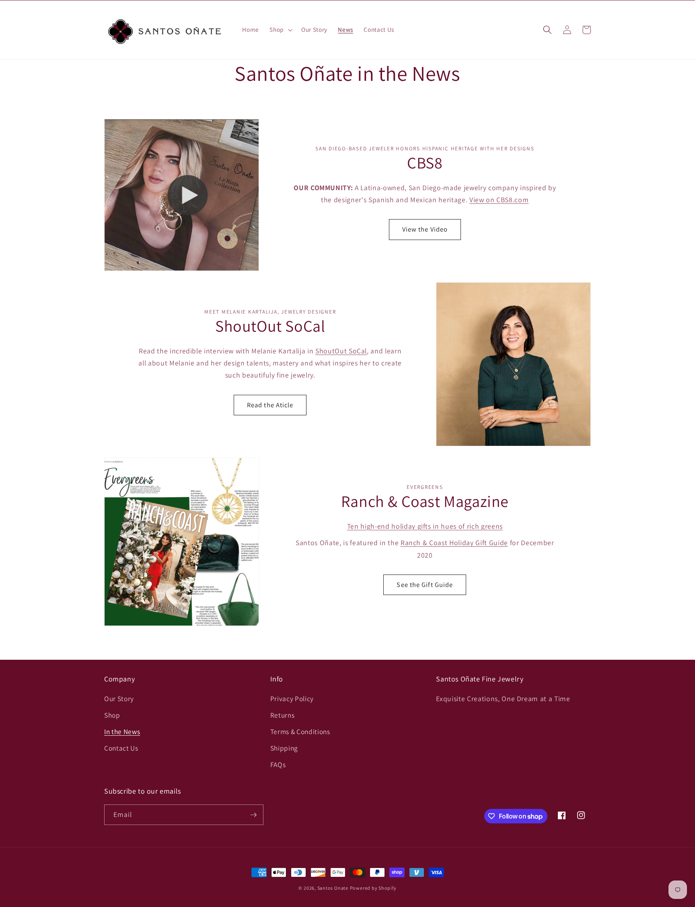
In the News (122, 731)
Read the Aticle (270, 404)
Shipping (284, 748)
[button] (280, 30)
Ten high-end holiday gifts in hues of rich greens (425, 526)
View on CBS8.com (499, 199)
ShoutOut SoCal (341, 350)
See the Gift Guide (425, 584)
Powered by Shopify (373, 888)
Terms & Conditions (300, 731)
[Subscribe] (253, 814)
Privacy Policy (292, 698)
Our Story (119, 698)
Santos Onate (332, 888)
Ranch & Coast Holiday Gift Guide (454, 542)
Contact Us (121, 748)
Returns (282, 715)
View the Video (425, 229)
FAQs (278, 764)
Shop (112, 715)
